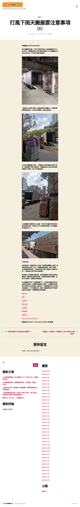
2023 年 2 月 (45, 438)
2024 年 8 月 (45, 403)
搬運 (23, 297)
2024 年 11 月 (46, 397)
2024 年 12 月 (46, 393)
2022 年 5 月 (45, 467)
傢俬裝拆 (24, 300)
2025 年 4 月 (45, 381)
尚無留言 (50, 34)
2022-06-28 (42, 34)
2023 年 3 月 (45, 435)
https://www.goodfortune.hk (30, 318)
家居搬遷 (24, 311)
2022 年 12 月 (46, 445)
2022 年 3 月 (45, 474)
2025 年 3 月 (45, 384)
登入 (29, 351)
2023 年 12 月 (46, 422)
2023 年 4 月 (45, 432)
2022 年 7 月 (45, 461)
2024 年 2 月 (45, 416)
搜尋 (3, 362)
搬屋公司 (40, 17)
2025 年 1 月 (45, 390)
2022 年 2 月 (45, 477)
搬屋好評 (24, 315)
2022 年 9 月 (45, 454)
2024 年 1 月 (45, 419)
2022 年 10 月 (46, 451)
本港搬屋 (24, 308)
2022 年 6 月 (45, 464)
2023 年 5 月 (45, 429)
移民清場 (24, 304)
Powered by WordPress (20, 503)
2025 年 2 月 (45, 387)
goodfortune (33, 34)
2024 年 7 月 (45, 406)
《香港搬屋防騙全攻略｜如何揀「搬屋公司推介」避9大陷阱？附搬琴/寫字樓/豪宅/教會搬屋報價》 (20, 394)
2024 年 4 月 (45, 413)
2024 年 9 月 (45, 400)
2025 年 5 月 (45, 377)
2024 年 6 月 (45, 409)
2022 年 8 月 (45, 458)
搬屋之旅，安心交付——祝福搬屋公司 (13, 398)
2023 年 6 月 (45, 425)
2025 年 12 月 (46, 371)
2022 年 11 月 (46, 448)
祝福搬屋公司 (9, 503)
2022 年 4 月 (45, 470)
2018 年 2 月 (45, 480)
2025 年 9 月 (45, 374)
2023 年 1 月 (45, 442)
